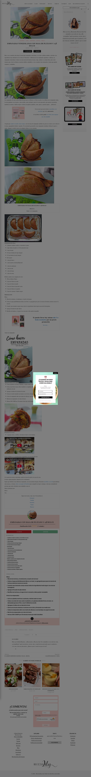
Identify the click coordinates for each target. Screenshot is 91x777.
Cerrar (55, 373)
